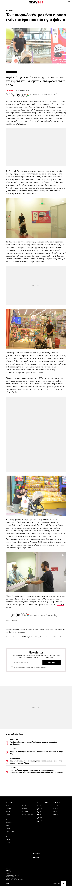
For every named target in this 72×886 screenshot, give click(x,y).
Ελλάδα (8, 805)
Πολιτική (8, 808)
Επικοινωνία (25, 817)
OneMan (55, 811)
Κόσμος (8, 811)
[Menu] (3, 2)
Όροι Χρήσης (25, 811)
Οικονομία (9, 817)
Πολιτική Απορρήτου (27, 814)
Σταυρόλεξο (35, 637)
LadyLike (55, 814)
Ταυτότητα (24, 808)
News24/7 (55, 805)
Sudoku (43, 637)
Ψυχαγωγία (9, 822)
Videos (8, 839)
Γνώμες (8, 814)
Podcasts (8, 836)
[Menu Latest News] (69, 2)
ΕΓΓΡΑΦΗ (36, 858)
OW (54, 817)
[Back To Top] (63, 883)
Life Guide (9, 10)
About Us (24, 805)
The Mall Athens (16, 171)
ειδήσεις (59, 629)
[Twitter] (13, 95)
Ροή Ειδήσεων (10, 831)
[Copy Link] (23, 95)
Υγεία (7, 825)
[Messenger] (18, 95)
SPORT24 (55, 808)
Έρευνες (8, 828)
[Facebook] (8, 95)
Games (15, 637)
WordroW (50, 637)
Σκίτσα (8, 834)
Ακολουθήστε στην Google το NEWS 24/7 (21, 629)
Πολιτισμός (9, 819)
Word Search (60, 637)
